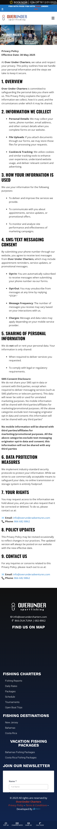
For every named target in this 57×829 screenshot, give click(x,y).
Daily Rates (11, 686)
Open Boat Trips (13, 707)
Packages (10, 691)
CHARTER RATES (17, 825)
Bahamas (10, 727)
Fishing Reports (13, 680)
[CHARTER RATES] (17, 823)
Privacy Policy (15, 805)
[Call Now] (40, 823)
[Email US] (28, 823)
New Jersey (11, 722)
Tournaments (12, 702)
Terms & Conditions (36, 805)
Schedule (10, 696)
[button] (2, 9)
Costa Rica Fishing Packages (21, 757)
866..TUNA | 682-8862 (42, 9)
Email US (28, 825)
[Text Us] (6, 823)
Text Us (5, 825)
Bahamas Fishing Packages (20, 752)
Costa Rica (11, 733)
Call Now (40, 825)
